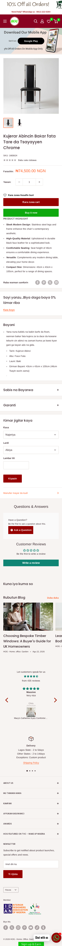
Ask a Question (22, 530)
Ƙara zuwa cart (31, 202)
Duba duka (53, 597)
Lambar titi (9, 458)
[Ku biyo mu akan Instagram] (18, 927)
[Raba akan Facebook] (37, 282)
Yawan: (7, 182)
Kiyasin (12, 478)
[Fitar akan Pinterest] (43, 282)
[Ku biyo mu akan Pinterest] (24, 927)
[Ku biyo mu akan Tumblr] (43, 927)
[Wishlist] (49, 21)
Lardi (6, 443)
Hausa (8, 890)
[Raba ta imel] (56, 282)
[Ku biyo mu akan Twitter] (12, 927)
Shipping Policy (31, 762)
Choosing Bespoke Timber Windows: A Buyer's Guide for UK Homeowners (27, 641)
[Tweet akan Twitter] (50, 282)
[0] (56, 21)
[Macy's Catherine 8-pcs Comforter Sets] (31, 712)
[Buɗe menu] (5, 21)
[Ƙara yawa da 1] (39, 182)
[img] (31, 676)
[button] (7, 700)
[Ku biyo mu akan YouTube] (30, 927)
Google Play (31, 41)
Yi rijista (13, 874)
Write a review (31, 562)
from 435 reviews (31, 680)
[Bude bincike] (36, 21)
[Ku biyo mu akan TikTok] (37, 927)
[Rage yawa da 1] (19, 182)
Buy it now (31, 212)
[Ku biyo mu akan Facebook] (5, 927)
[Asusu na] (42, 21)
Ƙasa (6, 427)
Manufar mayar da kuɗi (15, 493)
